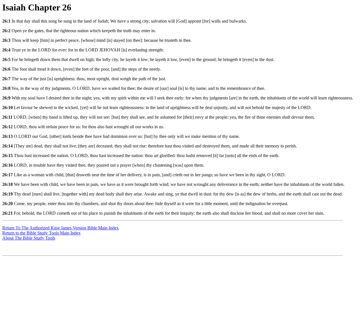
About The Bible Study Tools (28, 238)
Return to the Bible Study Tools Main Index (41, 233)
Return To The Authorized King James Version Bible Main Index (60, 227)
